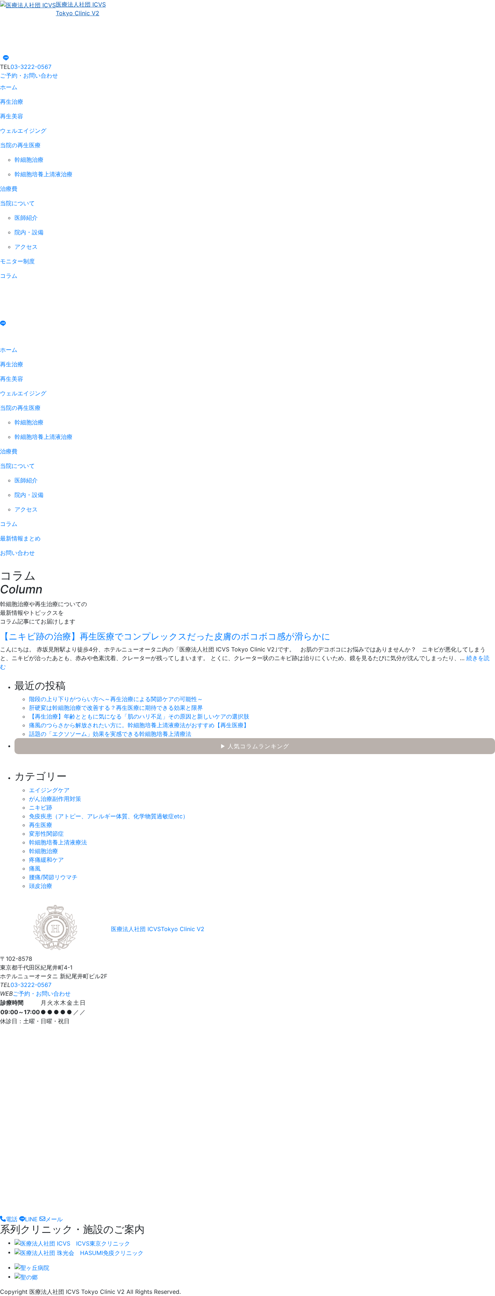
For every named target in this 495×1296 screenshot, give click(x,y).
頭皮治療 (40, 885)
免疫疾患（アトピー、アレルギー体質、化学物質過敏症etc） (108, 816)
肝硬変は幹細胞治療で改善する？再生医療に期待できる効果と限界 (116, 707)
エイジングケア (49, 790)
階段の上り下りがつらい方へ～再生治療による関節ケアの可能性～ (116, 699)
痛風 (35, 868)
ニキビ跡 (40, 807)
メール (54, 1219)
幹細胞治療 (43, 851)
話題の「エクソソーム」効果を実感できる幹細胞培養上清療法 (110, 733)
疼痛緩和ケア (46, 859)
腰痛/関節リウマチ (53, 877)
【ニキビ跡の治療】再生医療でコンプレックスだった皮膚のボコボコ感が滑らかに (165, 636)
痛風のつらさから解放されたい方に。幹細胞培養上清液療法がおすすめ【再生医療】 (139, 725)
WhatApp (9, 292)
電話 (11, 1219)
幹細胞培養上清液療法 (58, 842)
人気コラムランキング (255, 746)
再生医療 (40, 824)
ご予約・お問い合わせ (29, 75)
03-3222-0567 (31, 66)
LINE (31, 1219)
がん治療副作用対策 (55, 798)
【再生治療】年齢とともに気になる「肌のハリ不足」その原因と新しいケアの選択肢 (139, 716)
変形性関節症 (46, 833)
